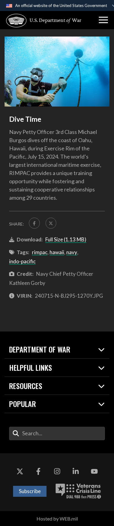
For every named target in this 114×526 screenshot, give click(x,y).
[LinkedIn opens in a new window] (75, 471)
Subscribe (30, 491)
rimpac (39, 252)
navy (71, 252)
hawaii (57, 252)
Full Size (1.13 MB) (65, 239)
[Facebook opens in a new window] (38, 471)
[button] (103, 20)
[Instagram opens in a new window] (57, 471)
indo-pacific (22, 261)
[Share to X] (51, 223)
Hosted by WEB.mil (57, 518)
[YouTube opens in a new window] (94, 471)
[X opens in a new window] (19, 471)
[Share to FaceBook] (34, 223)
